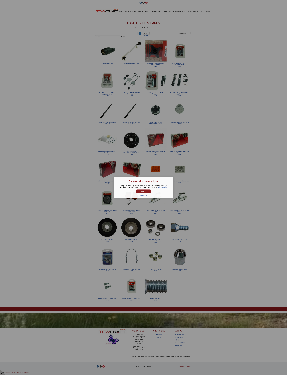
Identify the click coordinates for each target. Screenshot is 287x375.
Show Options (143, 196)
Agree (144, 191)
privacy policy (162, 187)
